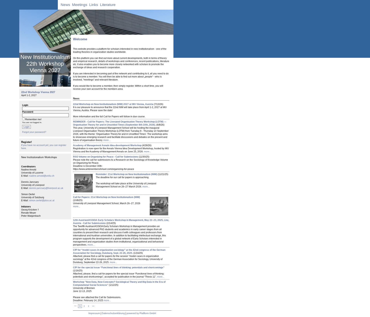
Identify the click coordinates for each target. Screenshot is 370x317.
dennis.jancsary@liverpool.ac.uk (46, 188)
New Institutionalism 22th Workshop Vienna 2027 (45, 63)
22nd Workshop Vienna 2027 (38, 92)
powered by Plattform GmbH (141, 313)
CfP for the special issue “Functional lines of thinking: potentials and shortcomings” (118, 267)
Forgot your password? (34, 132)
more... (106, 140)
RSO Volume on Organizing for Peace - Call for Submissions (105, 156)
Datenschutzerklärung (113, 313)
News (65, 5)
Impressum (94, 313)
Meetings (79, 5)
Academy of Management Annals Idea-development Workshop (107, 145)
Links (93, 5)
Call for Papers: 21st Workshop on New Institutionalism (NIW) (106, 197)
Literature (108, 5)
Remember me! (33, 119)
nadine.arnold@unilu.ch (41, 175)
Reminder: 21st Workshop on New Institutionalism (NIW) (126, 174)
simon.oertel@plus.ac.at (41, 200)
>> (93, 306)
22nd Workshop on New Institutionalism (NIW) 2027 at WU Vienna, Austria (113, 104)
